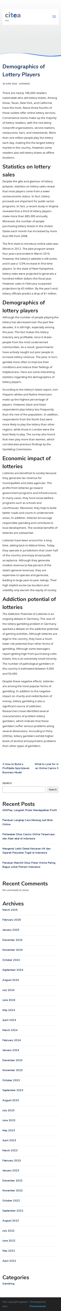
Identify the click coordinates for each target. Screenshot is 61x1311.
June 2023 (8, 1120)
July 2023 (8, 1110)
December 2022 (12, 1180)
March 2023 (10, 1150)
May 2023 (8, 1130)
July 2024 (8, 990)
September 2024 (12, 970)
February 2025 (11, 920)
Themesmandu (37, 1306)
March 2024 (10, 1030)
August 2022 (10, 1220)
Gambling (8, 1283)
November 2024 (12, 950)
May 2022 (8, 1251)
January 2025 (10, 930)
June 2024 (8, 1000)
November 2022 (12, 1190)
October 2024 (11, 960)
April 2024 (9, 1020)
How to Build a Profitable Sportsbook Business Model (15, 768)
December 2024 (12, 940)
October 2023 (11, 1080)
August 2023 (10, 1100)
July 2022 (8, 1231)
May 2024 (8, 1010)
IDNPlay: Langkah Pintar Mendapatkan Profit (29, 810)
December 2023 (12, 1060)
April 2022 (9, 1261)
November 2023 (12, 1070)
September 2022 (12, 1211)
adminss (24, 83)
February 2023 (11, 1160)
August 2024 (10, 980)
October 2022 (11, 1200)
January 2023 (10, 1170)
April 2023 (9, 1140)
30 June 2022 (9, 83)
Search (7, 783)
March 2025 (10, 910)
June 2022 (8, 1240)
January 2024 (10, 1050)
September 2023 (12, 1090)
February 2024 (11, 1040)
